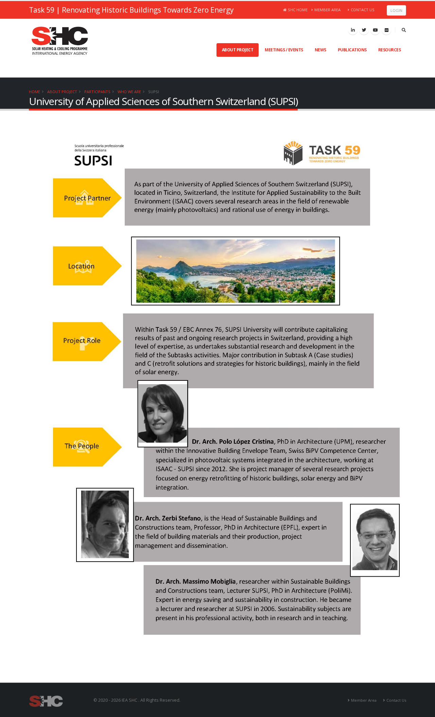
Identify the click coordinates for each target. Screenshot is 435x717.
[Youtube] (375, 30)
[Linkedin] (353, 30)
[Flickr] (386, 30)
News (320, 50)
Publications (352, 50)
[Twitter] (364, 30)
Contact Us (363, 9)
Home (34, 91)
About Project (238, 50)
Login (396, 10)
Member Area (327, 9)
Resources (389, 50)
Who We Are (129, 91)
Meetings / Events (284, 50)
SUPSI (153, 91)
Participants (97, 91)
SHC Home (298, 9)
